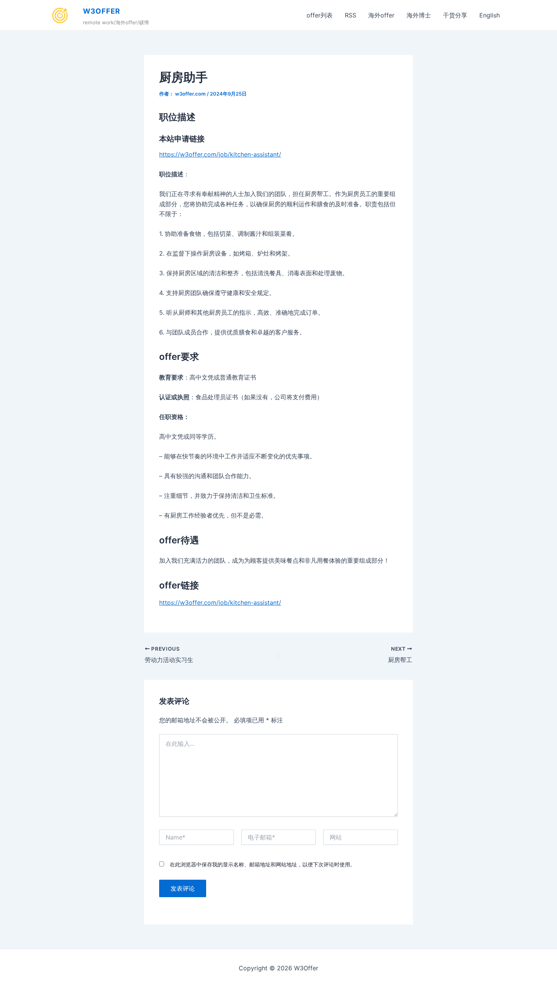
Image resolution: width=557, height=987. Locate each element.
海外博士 (419, 15)
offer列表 (320, 15)
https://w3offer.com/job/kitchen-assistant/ (220, 154)
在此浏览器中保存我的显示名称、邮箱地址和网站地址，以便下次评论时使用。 (262, 864)
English (489, 15)
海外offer (381, 15)
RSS (350, 15)
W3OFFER (101, 11)
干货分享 (455, 15)
